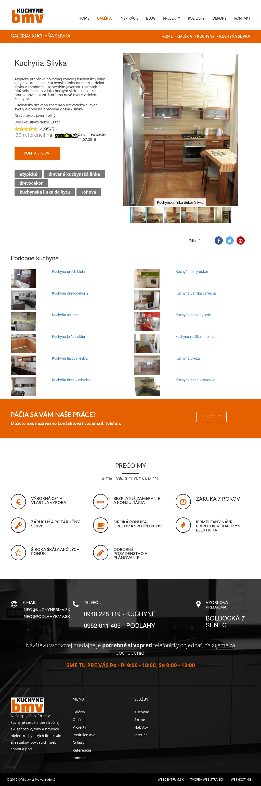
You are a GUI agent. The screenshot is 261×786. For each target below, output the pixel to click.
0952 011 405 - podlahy (119, 625)
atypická (28, 174)
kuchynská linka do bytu (45, 192)
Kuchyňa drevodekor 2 (70, 293)
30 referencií (30, 134)
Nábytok (141, 727)
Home (84, 18)
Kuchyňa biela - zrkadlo (71, 379)
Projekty (171, 18)
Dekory (219, 18)
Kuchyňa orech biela (68, 271)
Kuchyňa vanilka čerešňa (196, 293)
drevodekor (31, 183)
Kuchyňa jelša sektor (68, 336)
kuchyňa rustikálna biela (195, 336)
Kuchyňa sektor (64, 314)
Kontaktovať (37, 153)
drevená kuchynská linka (74, 174)
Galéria (104, 18)
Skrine (139, 719)
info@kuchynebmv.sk (46, 610)
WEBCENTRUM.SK (171, 779)
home (167, 37)
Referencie (82, 750)
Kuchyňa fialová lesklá (70, 358)
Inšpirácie (129, 18)
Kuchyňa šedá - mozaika (195, 379)
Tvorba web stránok (207, 779)
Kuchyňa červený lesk (193, 314)
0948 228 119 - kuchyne (120, 613)
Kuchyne (205, 37)
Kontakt (242, 18)
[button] (242, 58)
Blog (150, 18)
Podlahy (196, 18)
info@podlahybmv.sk (46, 617)
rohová (89, 192)
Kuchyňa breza (188, 358)
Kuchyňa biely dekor (192, 271)
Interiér (140, 734)
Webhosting (241, 779)
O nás (78, 719)
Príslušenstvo (84, 734)
